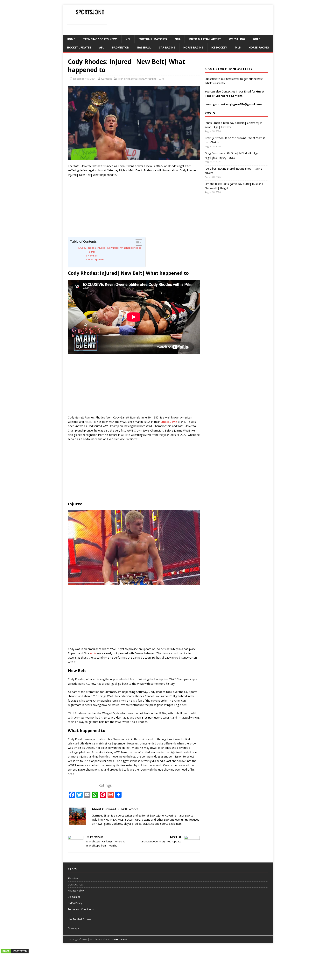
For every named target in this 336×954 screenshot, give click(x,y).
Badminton (120, 47)
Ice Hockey (219, 47)
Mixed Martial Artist (205, 39)
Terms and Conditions (81, 909)
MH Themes (120, 939)
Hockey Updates (79, 47)
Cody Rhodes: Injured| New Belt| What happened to (110, 247)
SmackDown (169, 422)
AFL (101, 47)
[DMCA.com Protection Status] (14, 952)
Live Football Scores (79, 919)
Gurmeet (106, 78)
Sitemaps (73, 928)
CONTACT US (75, 884)
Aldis (93, 653)
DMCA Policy (75, 903)
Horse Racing (193, 47)
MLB (238, 47)
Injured (91, 251)
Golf (256, 39)
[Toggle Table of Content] (136, 242)
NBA (178, 39)
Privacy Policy (76, 890)
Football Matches (152, 39)
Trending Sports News (100, 39)
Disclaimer (74, 897)
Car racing (167, 47)
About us (73, 878)
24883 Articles (129, 809)
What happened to (97, 259)
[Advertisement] (134, 208)
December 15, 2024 (84, 78)
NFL (127, 39)
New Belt (92, 255)
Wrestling (237, 39)
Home (71, 39)
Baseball (144, 47)
